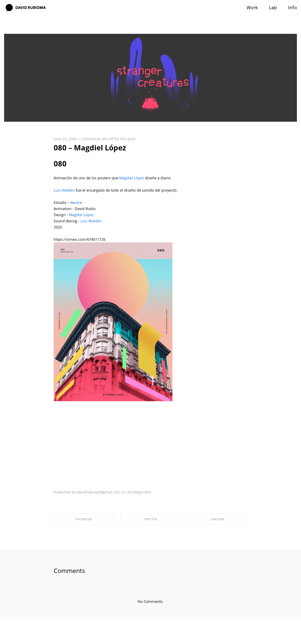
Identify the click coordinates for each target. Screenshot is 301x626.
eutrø (77, 202)
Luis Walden (64, 190)
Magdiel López (131, 177)
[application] (119, 446)
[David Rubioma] (25, 8)
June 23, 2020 (65, 138)
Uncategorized (138, 492)
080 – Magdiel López (90, 148)
